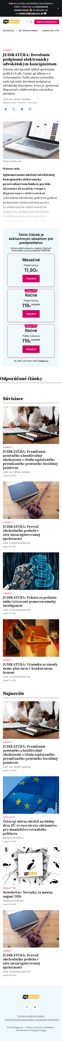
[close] (58, 8)
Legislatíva (9, 817)
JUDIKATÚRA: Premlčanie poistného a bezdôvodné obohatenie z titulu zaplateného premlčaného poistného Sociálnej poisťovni (30, 460)
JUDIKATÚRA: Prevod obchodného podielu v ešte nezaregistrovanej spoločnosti (21, 533)
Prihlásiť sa (43, 361)
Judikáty (8, 50)
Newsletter (9, 888)
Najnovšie (8, 31)
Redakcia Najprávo (13, 838)
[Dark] (27, 21)
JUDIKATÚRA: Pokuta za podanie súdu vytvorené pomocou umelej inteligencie (30, 601)
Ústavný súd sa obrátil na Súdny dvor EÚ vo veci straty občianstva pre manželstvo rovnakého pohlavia (30, 827)
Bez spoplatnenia (28, 31)
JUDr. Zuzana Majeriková (16, 543)
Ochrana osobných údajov (31, 1016)
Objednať (31, 278)
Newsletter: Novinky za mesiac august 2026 (28, 894)
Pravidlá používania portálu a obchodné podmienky (32, 1019)
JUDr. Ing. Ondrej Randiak (17, 99)
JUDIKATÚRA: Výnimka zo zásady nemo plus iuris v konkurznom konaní (30, 668)
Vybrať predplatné (47, 22)
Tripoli (43, 1030)
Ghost (35, 1030)
